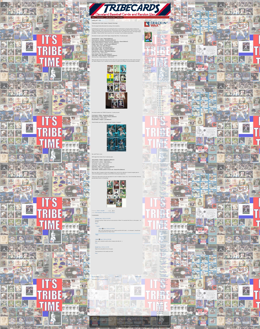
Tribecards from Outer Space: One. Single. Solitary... (163, 246)
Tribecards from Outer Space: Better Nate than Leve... (164, 284)
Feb (161, 300)
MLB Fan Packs (161, 77)
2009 (160, 309)
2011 (160, 306)
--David (98, 210)
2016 (160, 100)
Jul (160, 116)
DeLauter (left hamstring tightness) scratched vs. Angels (162, 33)
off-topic (163, 72)
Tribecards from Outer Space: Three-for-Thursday (163, 174)
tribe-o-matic (160, 76)
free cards (166, 66)
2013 (160, 105)
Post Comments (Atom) (103, 279)
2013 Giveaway (98, 212)
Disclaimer (119, 17)
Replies (98, 226)
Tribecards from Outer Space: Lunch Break (163, 131)
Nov (161, 109)
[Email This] (109, 210)
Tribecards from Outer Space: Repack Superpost (163, 268)
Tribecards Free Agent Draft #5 (163, 272)
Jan (161, 302)
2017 (160, 98)
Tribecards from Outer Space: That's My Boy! (163, 221)
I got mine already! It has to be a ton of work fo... (149, 71)
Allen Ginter (159, 74)
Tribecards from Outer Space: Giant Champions (164, 135)
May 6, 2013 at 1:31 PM (104, 247)
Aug (161, 114)
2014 (160, 103)
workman (97, 218)
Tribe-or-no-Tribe (110, 17)
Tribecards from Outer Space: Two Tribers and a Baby (163, 155)
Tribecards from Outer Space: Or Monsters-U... (164, 193)
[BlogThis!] (110, 210)
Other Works (100, 17)
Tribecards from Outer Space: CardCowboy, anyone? (163, 145)
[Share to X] (111, 210)
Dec (161, 107)
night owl (165, 75)
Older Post (138, 276)
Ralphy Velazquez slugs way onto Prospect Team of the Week (162, 40)
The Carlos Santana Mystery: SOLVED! (164, 197)
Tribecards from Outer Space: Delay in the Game (163, 188)
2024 (160, 87)
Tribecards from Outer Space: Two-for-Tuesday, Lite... (164, 263)
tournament (160, 60)
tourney (166, 59)
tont (167, 72)
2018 (160, 96)
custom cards (160, 66)
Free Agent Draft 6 (163, 229)
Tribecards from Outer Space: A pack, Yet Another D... (164, 150)
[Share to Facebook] (112, 210)
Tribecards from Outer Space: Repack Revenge (164, 275)
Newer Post (95, 276)
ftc (164, 62)
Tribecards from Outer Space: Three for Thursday (163, 289)
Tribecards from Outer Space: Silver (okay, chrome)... (163, 238)
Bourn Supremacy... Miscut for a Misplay (164, 170)
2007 (160, 313)
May (161, 119)
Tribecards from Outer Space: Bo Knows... (164, 258)
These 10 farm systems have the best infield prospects (162, 44)
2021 (160, 91)
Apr (161, 296)
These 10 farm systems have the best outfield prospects (162, 36)
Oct (161, 110)
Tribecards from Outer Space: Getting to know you (163, 217)
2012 (160, 304)
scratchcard (160, 62)
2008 (160, 311)
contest (164, 74)
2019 (160, 95)
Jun (161, 118)
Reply (96, 223)
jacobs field (164, 81)
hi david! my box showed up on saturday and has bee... (149, 62)
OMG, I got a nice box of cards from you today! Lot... (149, 66)
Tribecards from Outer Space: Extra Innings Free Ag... (163, 207)
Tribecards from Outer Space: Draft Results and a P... (164, 140)
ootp (162, 79)
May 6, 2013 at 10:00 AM (105, 239)
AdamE (96, 247)
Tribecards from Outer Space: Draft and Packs (163, 184)
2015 (160, 102)
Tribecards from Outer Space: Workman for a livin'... (163, 226)
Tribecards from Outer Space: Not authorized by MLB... (164, 127)
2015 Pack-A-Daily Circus (162, 57)
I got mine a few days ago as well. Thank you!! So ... (149, 52)
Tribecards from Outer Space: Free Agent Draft (164, 250)
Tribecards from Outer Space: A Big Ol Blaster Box (163, 202)
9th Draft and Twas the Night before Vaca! (164, 122)
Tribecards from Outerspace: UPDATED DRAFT (163, 160)
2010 (160, 308)
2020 (160, 93)
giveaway (159, 67)
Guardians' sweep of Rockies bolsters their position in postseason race (162, 49)
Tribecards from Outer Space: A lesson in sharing (164, 293)
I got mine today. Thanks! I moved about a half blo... (149, 57)
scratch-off (165, 60)
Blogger (137, 325)
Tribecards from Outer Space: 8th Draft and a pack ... (164, 165)
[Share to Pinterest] (114, 210)
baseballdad (165, 76)
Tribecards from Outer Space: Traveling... (163, 254)
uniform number (164, 65)
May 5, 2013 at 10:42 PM (105, 218)
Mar (161, 298)
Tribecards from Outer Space (108, 212)
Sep (161, 112)
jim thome (165, 67)
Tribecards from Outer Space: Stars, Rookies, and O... (163, 212)
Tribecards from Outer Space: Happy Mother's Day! (163, 233)
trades (159, 56)
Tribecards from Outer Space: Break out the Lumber (163, 179)
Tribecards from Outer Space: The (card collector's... (164, 279)
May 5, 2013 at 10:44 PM (109, 228)
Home (93, 17)
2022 (160, 89)
